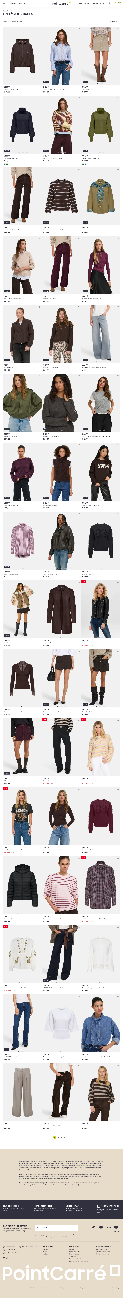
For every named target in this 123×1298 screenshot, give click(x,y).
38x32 (19, 225)
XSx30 (61, 776)
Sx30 (15, 1052)
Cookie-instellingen (114, 1288)
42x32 (31, 225)
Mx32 (61, 1121)
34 (47, 707)
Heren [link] (45, 1251)
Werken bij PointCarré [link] (76, 1259)
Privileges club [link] (74, 1254)
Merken (45, 1254)
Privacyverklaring (59, 1288)
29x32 (109, 363)
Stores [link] (71, 1249)
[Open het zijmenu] (4, 4)
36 (54, 707)
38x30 (70, 294)
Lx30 (29, 1052)
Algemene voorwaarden (72, 1288)
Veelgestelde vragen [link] (103, 1251)
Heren (22, 3)
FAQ (98, 1212)
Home (5, 11)
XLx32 (75, 1121)
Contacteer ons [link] (101, 1249)
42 (75, 707)
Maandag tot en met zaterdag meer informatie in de (107, 1210)
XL (75, 84)
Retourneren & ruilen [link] (103, 1254)
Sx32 (50, 776)
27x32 (97, 363)
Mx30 (22, 1052)
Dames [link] (45, 1249)
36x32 (13, 225)
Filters (112, 21)
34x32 (8, 225)
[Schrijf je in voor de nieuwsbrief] (75, 1228)
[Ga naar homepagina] (61, 3)
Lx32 (68, 1121)
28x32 (103, 363)
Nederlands (7, 1288)
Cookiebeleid (49, 1288)
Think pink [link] (72, 1256)
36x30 (58, 294)
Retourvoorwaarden (102, 1288)
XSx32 (73, 776)
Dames (13, 3)
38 (100, 638)
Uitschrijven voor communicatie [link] (80, 1261)
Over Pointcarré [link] (74, 1251)
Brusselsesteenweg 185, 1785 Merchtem (21, 1247)
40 (68, 707)
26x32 (92, 363)
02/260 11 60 (10, 1250)
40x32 (25, 225)
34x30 (47, 294)
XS (47, 84)
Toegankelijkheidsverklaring (87, 1288)
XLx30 (36, 1052)
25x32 (86, 363)
